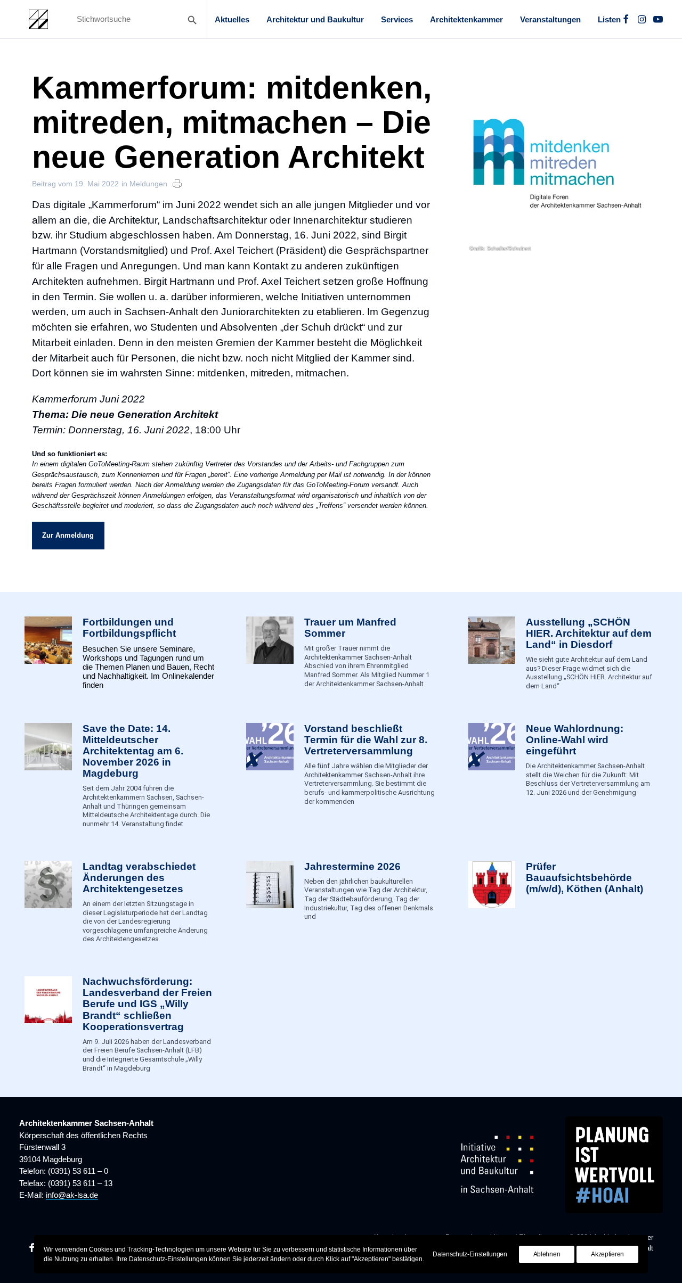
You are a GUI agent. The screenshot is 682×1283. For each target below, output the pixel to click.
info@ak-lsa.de (72, 1194)
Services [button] (397, 19)
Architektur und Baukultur (315, 19)
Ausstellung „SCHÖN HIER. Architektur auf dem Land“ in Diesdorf (589, 633)
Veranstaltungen (550, 19)
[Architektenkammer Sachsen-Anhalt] (38, 19)
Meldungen (148, 183)
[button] (625, 19)
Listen (609, 19)
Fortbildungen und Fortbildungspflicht (129, 627)
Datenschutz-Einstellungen (470, 1254)
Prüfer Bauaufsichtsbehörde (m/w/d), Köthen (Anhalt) (584, 877)
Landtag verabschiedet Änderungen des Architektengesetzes (139, 877)
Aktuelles (232, 19)
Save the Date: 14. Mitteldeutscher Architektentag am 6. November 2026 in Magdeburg (133, 751)
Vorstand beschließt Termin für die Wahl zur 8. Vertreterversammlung (365, 739)
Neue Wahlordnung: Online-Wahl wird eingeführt (574, 739)
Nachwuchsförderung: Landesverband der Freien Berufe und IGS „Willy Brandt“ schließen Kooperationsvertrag (147, 1004)
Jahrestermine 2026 (352, 866)
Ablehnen (547, 1254)
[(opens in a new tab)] (491, 902)
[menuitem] (232, 19)
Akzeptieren (607, 1254)
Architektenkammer (466, 19)
